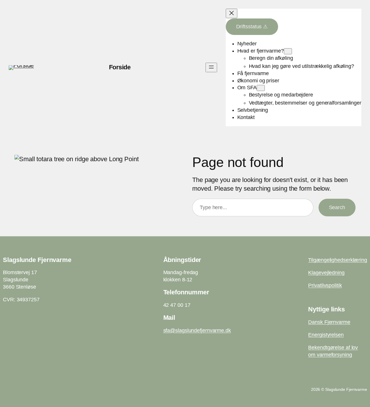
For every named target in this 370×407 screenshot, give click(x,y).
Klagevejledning (326, 273)
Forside (120, 67)
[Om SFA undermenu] (261, 88)
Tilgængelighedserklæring (337, 260)
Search (337, 207)
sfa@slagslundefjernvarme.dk (197, 330)
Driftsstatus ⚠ (252, 26)
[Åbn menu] (211, 67)
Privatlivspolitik (325, 285)
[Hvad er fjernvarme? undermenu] (288, 51)
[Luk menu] (231, 13)
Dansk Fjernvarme (329, 322)
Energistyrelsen (326, 335)
